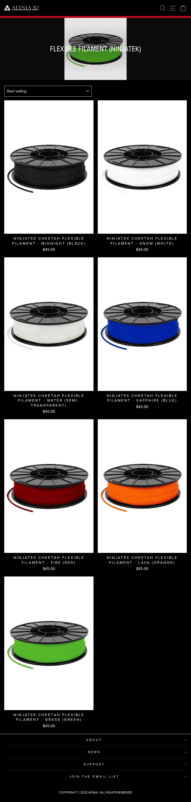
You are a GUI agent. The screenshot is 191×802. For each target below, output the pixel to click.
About (94, 739)
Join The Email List (94, 776)
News (94, 752)
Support (94, 764)
